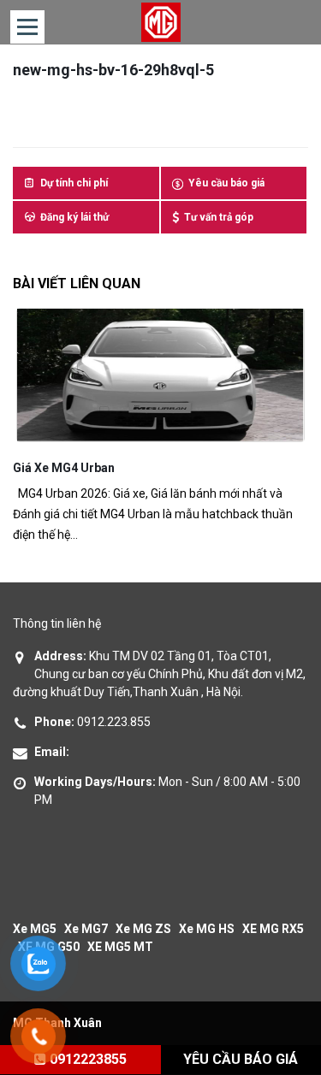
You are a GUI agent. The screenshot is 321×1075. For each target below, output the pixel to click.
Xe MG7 (86, 929)
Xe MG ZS (143, 929)
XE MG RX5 (273, 929)
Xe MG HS (207, 929)
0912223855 (86, 1059)
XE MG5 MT (120, 947)
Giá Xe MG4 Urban (64, 468)
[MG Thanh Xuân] (160, 22)
